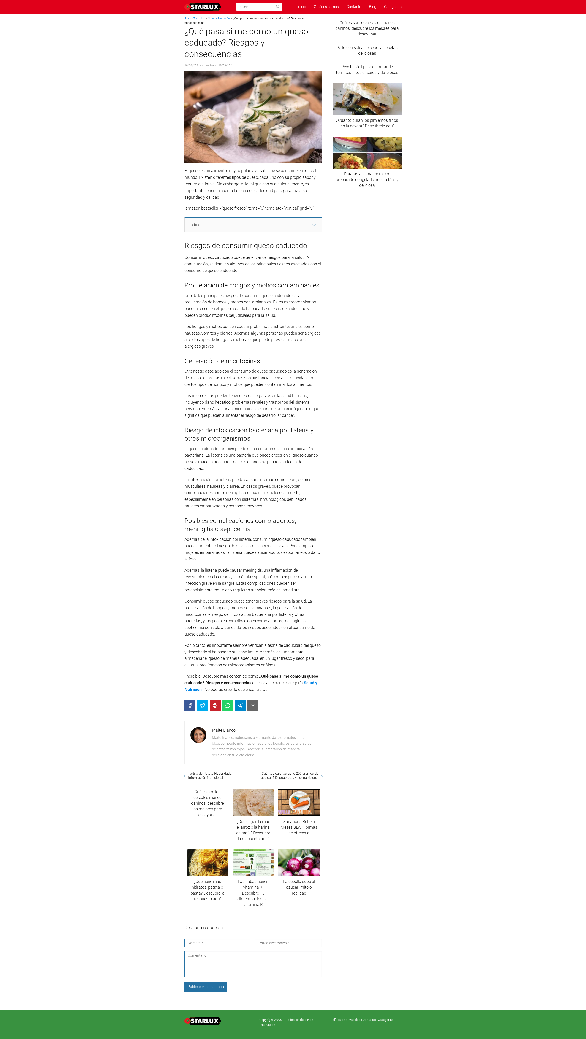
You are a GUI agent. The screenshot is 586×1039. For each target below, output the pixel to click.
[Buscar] (277, 6)
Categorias (385, 1020)
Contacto (354, 7)
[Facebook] (189, 705)
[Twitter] (202, 705)
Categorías (393, 7)
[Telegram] (240, 705)
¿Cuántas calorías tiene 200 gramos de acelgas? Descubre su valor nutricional (289, 775)
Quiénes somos (326, 7)
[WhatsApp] (227, 705)
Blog (372, 7)
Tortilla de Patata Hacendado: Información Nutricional (210, 775)
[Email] (252, 705)
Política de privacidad (345, 1020)
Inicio (301, 7)
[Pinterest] (215, 705)
